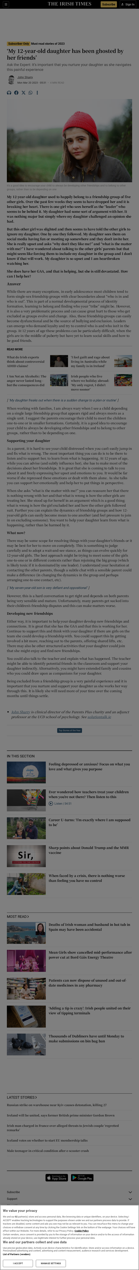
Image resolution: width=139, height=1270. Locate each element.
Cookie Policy (82, 1230)
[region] (69, 1237)
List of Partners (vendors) (16, 1254)
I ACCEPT (18, 1263)
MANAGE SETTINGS (51, 1263)
